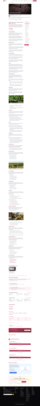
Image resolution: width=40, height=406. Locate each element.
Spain (11, 24)
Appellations (26, 32)
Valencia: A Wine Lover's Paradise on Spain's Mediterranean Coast (27, 23)
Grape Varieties (26, 33)
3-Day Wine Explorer (27, 37)
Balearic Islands (16, 275)
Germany (15, 391)
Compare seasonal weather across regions (13, 280)
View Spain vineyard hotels (13, 289)
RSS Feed (33, 394)
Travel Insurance (27, 399)
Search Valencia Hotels (12, 372)
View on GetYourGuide (20, 345)
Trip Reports (27, 392)
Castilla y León (23, 275)
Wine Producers (26, 26)
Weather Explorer (22, 392)
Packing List (21, 391)
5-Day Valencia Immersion (28, 38)
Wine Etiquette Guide (28, 394)
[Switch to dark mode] (30, 0)
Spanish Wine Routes (12, 261)
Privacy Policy (33, 392)
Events (26, 31)
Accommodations (27, 27)
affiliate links (13, 385)
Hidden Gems (27, 391)
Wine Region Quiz (22, 394)
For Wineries (33, 391)
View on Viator (19, 357)
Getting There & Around (27, 39)
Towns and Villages (27, 25)
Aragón (14, 275)
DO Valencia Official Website (13, 259)
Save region (20, 19)
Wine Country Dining (28, 398)
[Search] (29, 0)
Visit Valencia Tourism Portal (13, 260)
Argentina (15, 392)
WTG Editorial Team (12, 15)
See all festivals (29, 292)
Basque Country (20, 275)
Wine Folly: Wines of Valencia (13, 262)
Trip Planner (21, 395)
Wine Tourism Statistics (28, 395)
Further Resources (27, 42)
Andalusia (12, 275)
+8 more (26, 275)
